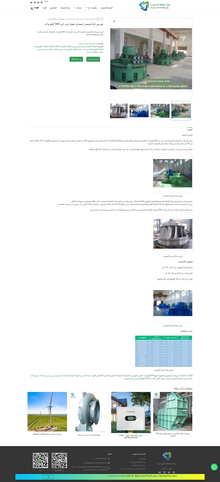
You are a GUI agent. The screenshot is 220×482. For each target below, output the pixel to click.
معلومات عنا (92, 8)
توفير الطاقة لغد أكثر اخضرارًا (160, 7)
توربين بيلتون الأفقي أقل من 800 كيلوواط (154, 378)
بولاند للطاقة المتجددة (160, 4)
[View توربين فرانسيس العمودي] (181, 110)
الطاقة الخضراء (66, 46)
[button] (114, 21)
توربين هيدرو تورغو (132, 378)
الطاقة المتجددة (92, 52)
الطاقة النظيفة (91, 46)
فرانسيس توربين (79, 46)
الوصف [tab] (189, 129)
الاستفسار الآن (93, 59)
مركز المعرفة (65, 8)
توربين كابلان (58, 49)
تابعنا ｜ (45, 1)
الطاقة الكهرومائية (41, 46)
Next (110, 111)
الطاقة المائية (54, 46)
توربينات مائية (80, 19)
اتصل (45, 8)
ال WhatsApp (76, 59)
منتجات (79, 8)
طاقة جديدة (47, 49)
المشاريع (53, 8)
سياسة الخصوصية (114, 476)
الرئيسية (93, 19)
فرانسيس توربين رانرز (54, 375)
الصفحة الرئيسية (107, 8)
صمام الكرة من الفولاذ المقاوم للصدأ (77, 375)
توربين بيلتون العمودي (179, 378)
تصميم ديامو (90, 480)
